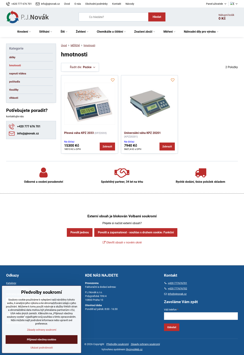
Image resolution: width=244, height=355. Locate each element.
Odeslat (171, 327)
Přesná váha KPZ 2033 (79, 133)
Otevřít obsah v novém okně (123, 242)
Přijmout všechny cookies (41, 339)
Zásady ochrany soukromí (145, 344)
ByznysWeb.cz (134, 349)
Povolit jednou (79, 232)
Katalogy (11, 283)
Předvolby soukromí (117, 344)
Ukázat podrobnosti (42, 347)
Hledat (157, 17)
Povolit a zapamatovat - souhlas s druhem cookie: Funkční (136, 232)
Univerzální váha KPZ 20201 (142, 133)
